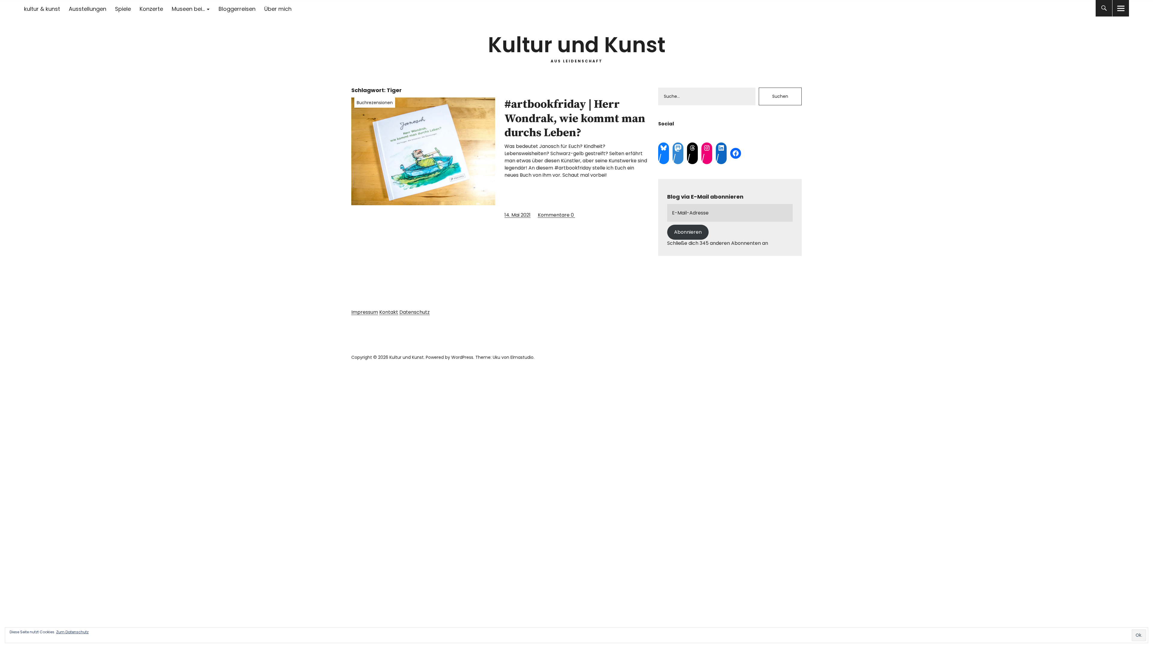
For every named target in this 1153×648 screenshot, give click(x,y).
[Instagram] (706, 147)
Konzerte (151, 9)
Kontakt (388, 312)
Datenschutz (414, 312)
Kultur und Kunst (576, 45)
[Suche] (1104, 8)
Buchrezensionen (375, 103)
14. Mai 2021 (517, 215)
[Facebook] (735, 153)
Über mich (278, 9)
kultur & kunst (42, 9)
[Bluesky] (663, 147)
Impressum (364, 312)
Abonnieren (688, 232)
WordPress (462, 357)
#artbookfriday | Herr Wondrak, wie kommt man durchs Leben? (574, 118)
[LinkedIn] (721, 147)
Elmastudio (522, 357)
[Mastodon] (678, 147)
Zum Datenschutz (72, 631)
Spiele (123, 9)
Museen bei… (188, 9)
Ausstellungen (87, 9)
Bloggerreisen (237, 9)
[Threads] (692, 147)
